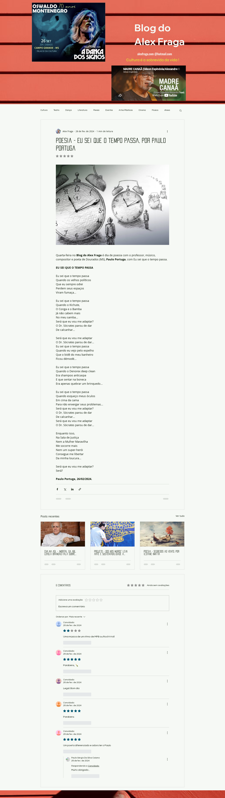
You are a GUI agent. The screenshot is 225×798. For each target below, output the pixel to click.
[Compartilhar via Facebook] (57, 489)
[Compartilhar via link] (79, 489)
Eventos (109, 110)
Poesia (96, 110)
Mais (166, 110)
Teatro (56, 110)
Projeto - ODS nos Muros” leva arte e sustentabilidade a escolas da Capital (111, 552)
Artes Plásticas (126, 110)
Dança (68, 110)
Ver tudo (180, 515)
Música (155, 110)
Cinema (142, 110)
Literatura (82, 110)
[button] (180, 110)
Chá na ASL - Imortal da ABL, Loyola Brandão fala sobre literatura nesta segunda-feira (62, 552)
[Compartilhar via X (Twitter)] (64, 489)
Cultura (44, 110)
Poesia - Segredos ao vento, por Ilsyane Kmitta (161, 552)
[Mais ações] (167, 131)
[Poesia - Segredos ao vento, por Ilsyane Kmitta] (162, 534)
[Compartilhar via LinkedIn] (72, 489)
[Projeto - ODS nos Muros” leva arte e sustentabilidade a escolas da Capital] (112, 534)
